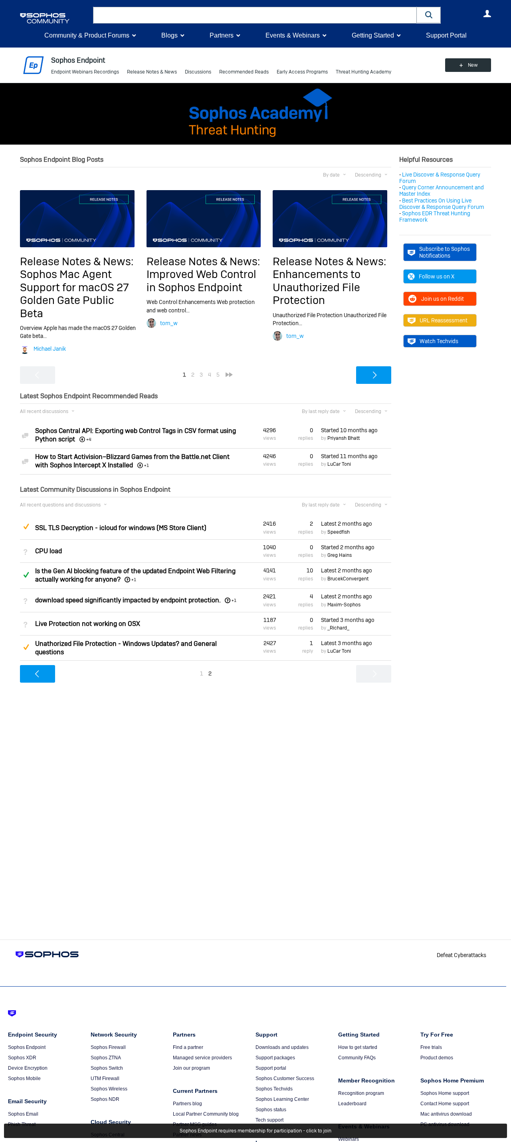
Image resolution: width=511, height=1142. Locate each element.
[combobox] (254, 15)
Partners (222, 35)
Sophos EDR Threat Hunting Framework (434, 216)
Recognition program (361, 1093)
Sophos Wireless (109, 1089)
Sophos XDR (22, 1058)
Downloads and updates (282, 1047)
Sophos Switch (107, 1068)
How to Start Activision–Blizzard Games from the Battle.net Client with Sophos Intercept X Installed (132, 461)
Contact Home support (444, 1103)
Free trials (431, 1047)
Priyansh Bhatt (343, 438)
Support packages (275, 1058)
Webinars (348, 1139)
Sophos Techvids (274, 1089)
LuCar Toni (339, 464)
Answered (26, 575)
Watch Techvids (439, 341)
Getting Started (373, 35)
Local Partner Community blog (206, 1114)
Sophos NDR (105, 1099)
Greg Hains (339, 555)
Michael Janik (50, 348)
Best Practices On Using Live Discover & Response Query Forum (441, 204)
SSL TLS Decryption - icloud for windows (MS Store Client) (120, 528)
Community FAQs (357, 1058)
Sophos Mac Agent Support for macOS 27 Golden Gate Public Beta (74, 293)
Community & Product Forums (86, 35)
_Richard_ (338, 628)
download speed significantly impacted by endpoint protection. (128, 600)
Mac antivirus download (446, 1114)
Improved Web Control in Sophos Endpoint (201, 280)
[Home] (55, 18)
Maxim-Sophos (343, 605)
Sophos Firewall (108, 1047)
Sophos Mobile (24, 1078)
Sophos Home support (444, 1093)
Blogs (169, 35)
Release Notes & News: (76, 261)
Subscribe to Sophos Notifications (444, 252)
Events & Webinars (292, 35)
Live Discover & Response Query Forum (439, 178)
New (473, 65)
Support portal (271, 1068)
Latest (346, 523)
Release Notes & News (152, 72)
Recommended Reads (244, 72)
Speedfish (338, 532)
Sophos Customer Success (285, 1078)
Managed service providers (202, 1058)
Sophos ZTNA (106, 1058)
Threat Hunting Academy (363, 72)
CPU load (48, 551)
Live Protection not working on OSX (87, 624)
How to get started (357, 1047)
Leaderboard (352, 1103)
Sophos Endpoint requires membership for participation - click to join (255, 1131)
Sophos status (271, 1109)
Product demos (436, 1058)
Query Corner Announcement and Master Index (441, 190)
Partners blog (187, 1103)
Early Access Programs (302, 72)
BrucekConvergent (347, 579)
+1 (133, 579)
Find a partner (188, 1047)
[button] (429, 15)
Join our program (191, 1068)
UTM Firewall (105, 1078)
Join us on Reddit (442, 298)
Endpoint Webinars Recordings (85, 72)
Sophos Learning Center (282, 1099)
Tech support (269, 1120)
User (487, 14)
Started (349, 430)
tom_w (169, 323)
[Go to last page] (229, 375)
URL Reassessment (443, 320)
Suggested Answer (26, 526)
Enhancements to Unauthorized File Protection (316, 287)
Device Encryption (28, 1068)
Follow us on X (436, 276)
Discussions (198, 72)
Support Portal (446, 35)
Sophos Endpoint (27, 1047)
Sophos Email (23, 1114)
